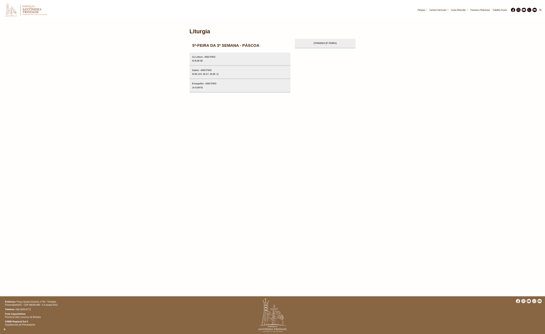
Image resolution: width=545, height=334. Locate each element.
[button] (426, 10)
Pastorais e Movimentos (480, 9)
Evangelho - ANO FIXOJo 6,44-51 (204, 85)
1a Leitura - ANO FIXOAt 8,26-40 (203, 59)
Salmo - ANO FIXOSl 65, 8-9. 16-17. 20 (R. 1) (205, 72)
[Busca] (540, 10)
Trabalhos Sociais (499, 9)
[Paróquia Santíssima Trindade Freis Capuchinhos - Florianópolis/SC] (26, 10)
